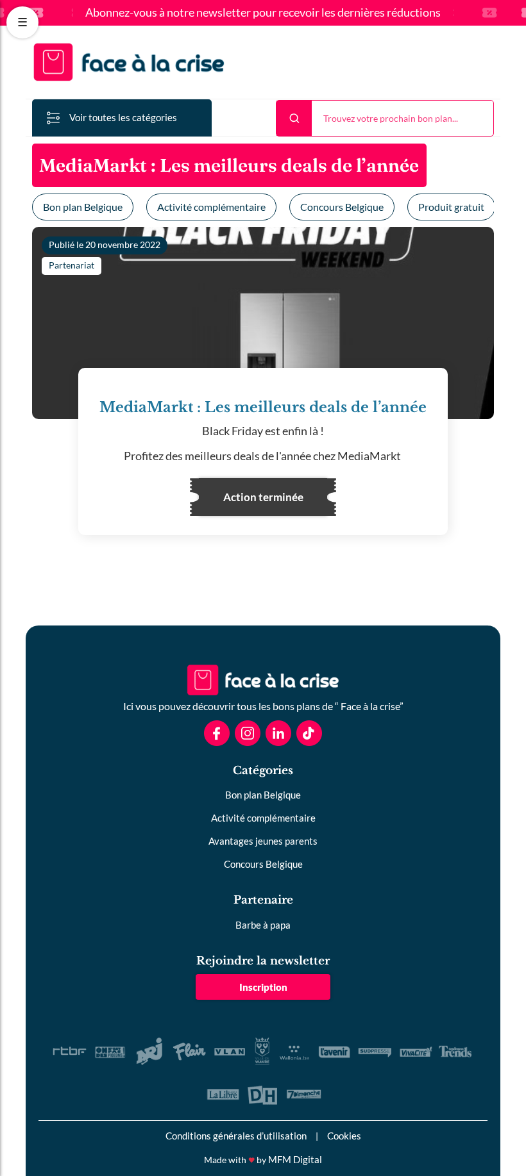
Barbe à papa (263, 925)
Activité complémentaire (211, 207)
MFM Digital (295, 1159)
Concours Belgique (342, 207)
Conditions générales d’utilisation (236, 1135)
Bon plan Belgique (83, 207)
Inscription (263, 987)
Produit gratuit (451, 207)
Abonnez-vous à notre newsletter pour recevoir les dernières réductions (263, 12)
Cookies (344, 1135)
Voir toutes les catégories (123, 117)
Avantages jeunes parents (263, 841)
